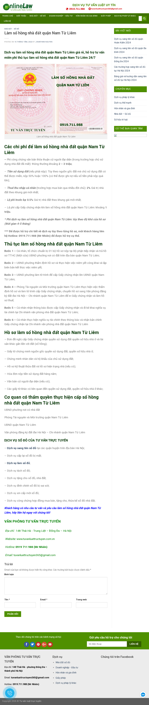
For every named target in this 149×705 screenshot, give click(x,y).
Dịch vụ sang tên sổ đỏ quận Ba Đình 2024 (130, 50)
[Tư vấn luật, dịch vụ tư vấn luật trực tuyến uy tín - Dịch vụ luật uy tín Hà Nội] (19, 6)
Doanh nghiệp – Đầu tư (60, 16)
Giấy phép (106, 16)
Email (43, 599)
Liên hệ (7, 21)
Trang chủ (7, 16)
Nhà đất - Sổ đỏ (11, 29)
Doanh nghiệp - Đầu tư (67, 667)
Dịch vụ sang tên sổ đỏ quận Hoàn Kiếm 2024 (128, 41)
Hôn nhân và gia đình (87, 16)
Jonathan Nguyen (43, 42)
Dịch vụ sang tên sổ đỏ (21, 448)
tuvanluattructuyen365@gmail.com (35, 555)
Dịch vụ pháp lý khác (125, 16)
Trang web (81, 599)
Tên (7, 599)
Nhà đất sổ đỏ (63, 662)
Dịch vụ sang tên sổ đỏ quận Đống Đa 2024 (128, 59)
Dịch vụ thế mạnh (122, 102)
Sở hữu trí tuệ (120, 119)
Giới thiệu (21, 16)
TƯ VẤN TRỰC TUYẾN (52, 440)
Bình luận (9, 574)
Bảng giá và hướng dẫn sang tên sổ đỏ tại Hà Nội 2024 (130, 78)
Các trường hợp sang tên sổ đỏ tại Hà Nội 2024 (129, 69)
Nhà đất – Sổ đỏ (38, 16)
